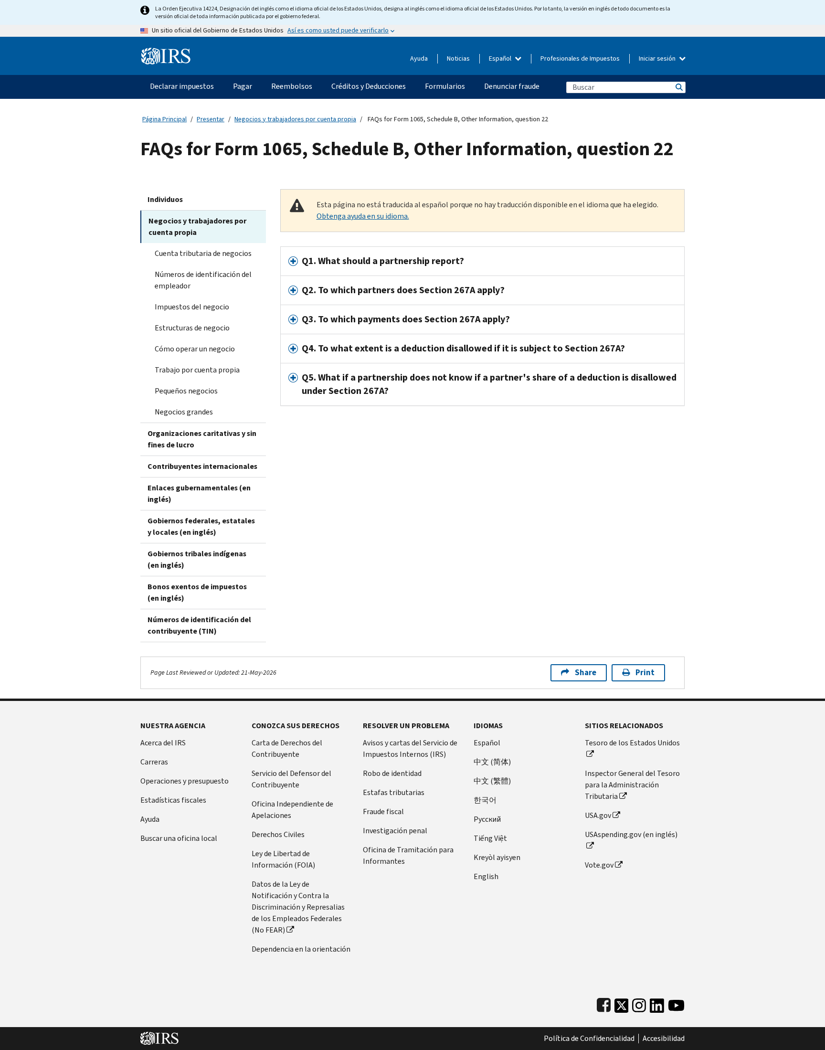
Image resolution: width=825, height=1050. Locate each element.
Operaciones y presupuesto (184, 781)
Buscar (678, 87)
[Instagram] (639, 1003)
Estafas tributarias (393, 792)
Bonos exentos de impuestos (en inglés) (197, 592)
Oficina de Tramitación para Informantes (408, 855)
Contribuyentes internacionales (202, 466)
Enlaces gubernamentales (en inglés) (199, 493)
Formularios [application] (445, 86)
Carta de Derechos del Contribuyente (287, 748)
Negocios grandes (184, 412)
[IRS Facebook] (604, 1003)
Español (501, 58)
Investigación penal (395, 831)
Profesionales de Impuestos (580, 58)
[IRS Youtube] (676, 1003)
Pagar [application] (242, 86)
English (486, 876)
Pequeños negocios (186, 391)
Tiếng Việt (490, 838)
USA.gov (598, 815)
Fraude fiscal (383, 811)
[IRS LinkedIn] (657, 1003)
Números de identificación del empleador (203, 280)
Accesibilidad (664, 1038)
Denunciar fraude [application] (511, 86)
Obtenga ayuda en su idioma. (363, 216)
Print (645, 672)
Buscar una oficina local (178, 838)
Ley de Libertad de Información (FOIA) (283, 859)
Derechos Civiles (278, 834)
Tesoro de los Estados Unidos (632, 743)
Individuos (165, 199)
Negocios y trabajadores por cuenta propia (295, 119)
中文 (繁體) (492, 781)
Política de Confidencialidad (589, 1038)
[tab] (483, 261)
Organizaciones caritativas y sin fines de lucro (202, 439)
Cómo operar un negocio (195, 349)
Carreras (154, 762)
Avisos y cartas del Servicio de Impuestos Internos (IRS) (410, 748)
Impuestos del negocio (192, 307)
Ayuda (419, 58)
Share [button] (585, 672)
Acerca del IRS (163, 743)
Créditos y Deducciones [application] (368, 86)
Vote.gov (599, 865)
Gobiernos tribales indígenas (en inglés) (197, 559)
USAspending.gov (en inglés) (631, 834)
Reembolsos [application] (291, 86)
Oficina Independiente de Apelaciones (292, 809)
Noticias (458, 58)
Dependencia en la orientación (301, 949)
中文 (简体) (492, 762)
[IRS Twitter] (621, 1003)
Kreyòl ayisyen (497, 857)
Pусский (487, 819)
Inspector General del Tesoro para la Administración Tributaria (632, 784)
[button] (482, 261)
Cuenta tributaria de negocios (203, 253)
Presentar (210, 119)
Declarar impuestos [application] (182, 86)
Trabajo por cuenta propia (197, 370)
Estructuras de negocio (192, 328)
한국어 (485, 800)
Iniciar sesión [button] (658, 58)
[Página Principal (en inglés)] (165, 52)
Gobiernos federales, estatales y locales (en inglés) (201, 526)
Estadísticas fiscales (173, 800)
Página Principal (164, 119)
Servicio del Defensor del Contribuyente (291, 779)
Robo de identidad (392, 773)
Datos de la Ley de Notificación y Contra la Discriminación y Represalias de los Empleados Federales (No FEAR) (298, 907)
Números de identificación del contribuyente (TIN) (199, 625)
